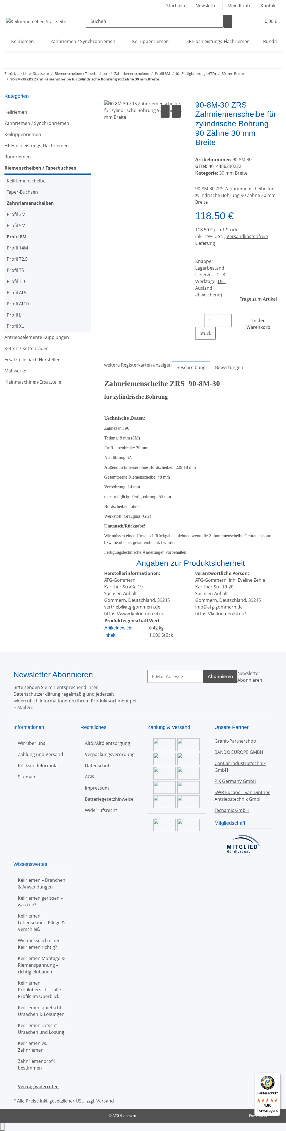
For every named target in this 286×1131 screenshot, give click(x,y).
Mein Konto (239, 6)
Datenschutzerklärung (36, 694)
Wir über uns (31, 743)
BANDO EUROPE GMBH (238, 752)
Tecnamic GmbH (231, 810)
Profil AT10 (18, 304)
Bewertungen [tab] (229, 367)
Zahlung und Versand (40, 754)
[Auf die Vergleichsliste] (165, 111)
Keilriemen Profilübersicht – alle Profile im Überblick (39, 989)
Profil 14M (17, 248)
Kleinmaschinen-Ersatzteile (32, 382)
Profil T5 (15, 270)
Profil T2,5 (17, 259)
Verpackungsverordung (110, 754)
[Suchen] (227, 21)
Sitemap (26, 777)
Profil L (14, 315)
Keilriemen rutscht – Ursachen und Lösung (41, 1028)
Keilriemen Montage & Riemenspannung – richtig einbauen (41, 965)
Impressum (97, 788)
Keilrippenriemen (22, 134)
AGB (89, 777)
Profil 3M (16, 214)
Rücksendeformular (38, 765)
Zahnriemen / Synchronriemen (36, 123)
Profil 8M (17, 237)
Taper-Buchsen (22, 192)
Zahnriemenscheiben (30, 203)
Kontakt (269, 6)
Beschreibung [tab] (191, 367)
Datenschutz (98, 765)
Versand (105, 1101)
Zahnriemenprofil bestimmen (36, 1064)
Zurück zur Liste (17, 73)
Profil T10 (17, 281)
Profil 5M (16, 225)
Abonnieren (220, 676)
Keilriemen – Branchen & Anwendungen (41, 883)
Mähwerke (15, 371)
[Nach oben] (2, 1127)
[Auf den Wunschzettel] (176, 111)
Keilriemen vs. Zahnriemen (32, 1046)
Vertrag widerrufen (38, 1087)
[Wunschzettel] (254, 21)
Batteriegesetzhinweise (109, 799)
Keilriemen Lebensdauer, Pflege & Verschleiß (41, 922)
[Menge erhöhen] (199, 346)
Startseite (176, 6)
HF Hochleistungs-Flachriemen (36, 145)
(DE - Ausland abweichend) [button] (210, 288)
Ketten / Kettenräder (26, 348)
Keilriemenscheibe (26, 181)
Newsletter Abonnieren (249, 676)
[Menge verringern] (199, 320)
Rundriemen (17, 157)
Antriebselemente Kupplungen (36, 337)
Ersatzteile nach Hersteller (32, 360)
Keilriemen (15, 112)
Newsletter (207, 6)
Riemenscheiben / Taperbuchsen (40, 168)
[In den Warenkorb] (108, 97)
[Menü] (277, 1076)
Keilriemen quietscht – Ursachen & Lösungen (41, 1010)
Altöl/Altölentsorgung (107, 743)
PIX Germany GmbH (235, 781)
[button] (245, 21)
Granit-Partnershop (235, 741)
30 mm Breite (233, 173)
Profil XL (15, 326)
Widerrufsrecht (101, 810)
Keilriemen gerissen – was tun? (40, 901)
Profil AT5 (16, 292)
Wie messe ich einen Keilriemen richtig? (39, 943)
